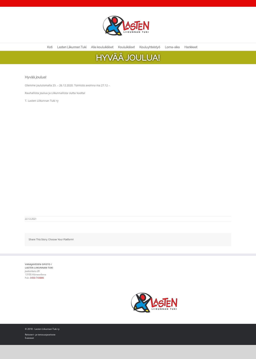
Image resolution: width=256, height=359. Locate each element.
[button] (203, 47)
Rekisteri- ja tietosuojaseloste (40, 334)
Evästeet (29, 338)
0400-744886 (37, 277)
